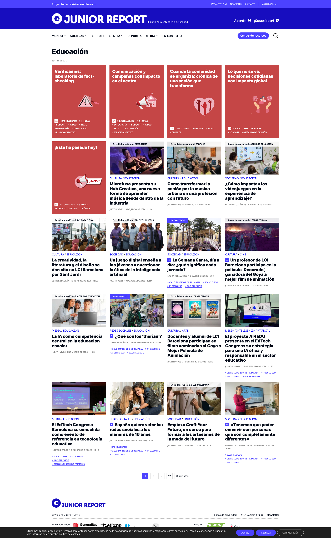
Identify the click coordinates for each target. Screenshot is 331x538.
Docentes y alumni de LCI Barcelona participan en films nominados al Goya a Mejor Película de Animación (194, 346)
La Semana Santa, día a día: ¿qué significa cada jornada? (193, 265)
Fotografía (62, 128)
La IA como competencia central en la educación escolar (77, 341)
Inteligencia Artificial (253, 330)
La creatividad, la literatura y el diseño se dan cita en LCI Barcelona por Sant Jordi (77, 267)
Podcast (61, 124)
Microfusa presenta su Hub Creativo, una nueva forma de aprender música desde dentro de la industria (137, 193)
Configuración (290, 532)
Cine (243, 254)
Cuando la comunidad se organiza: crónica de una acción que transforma (194, 78)
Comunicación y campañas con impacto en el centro (136, 76)
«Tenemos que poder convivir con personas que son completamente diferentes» (250, 431)
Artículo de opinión (255, 132)
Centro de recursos (253, 35)
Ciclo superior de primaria (184, 282)
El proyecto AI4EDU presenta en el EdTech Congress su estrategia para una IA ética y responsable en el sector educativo (250, 348)
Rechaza (266, 532)
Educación (132, 178)
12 (169, 476)
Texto (84, 124)
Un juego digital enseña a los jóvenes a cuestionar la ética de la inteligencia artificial (135, 267)
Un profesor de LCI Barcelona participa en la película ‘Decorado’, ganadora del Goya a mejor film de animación (250, 270)
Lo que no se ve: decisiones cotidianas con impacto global (250, 76)
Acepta (245, 532)
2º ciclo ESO (183, 128)
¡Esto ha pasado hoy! (75, 147)
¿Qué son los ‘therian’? (138, 336)
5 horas (198, 128)
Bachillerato (69, 120)
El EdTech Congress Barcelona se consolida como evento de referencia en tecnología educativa (77, 434)
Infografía (80, 128)
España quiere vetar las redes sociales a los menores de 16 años (136, 429)
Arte (185, 330)
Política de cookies (69, 534)
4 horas (85, 120)
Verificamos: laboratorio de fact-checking (74, 76)
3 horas (83, 204)
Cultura (116, 178)
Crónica (176, 132)
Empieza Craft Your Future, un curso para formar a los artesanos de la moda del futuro (193, 432)
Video (73, 124)
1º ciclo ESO (68, 204)
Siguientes (182, 476)
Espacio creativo (66, 132)
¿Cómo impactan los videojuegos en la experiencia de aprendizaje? (246, 191)
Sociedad (232, 178)
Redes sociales (120, 330)
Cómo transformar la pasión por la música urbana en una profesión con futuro (192, 191)
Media (56, 330)
